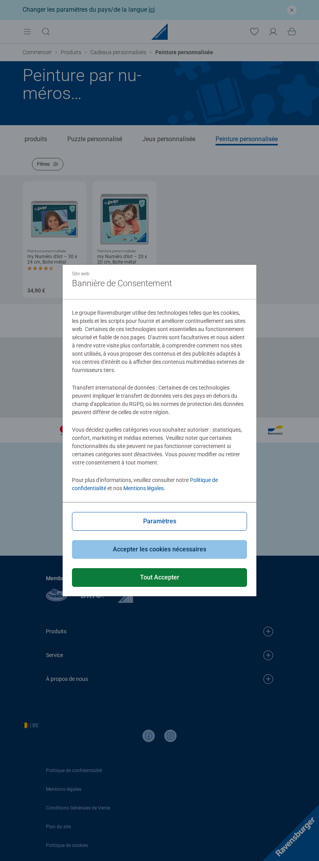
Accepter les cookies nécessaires (159, 549)
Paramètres (159, 521)
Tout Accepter (159, 577)
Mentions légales (143, 488)
